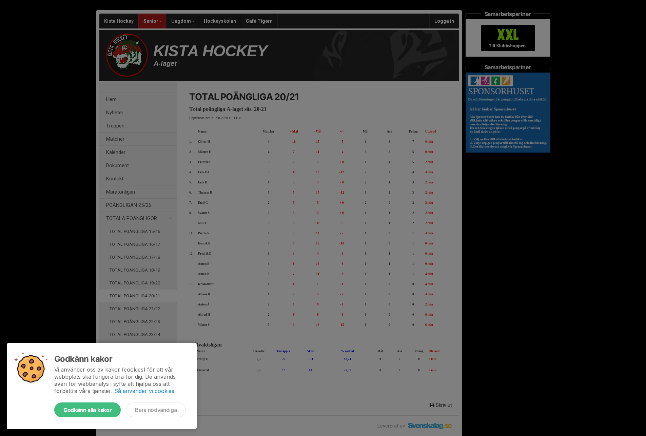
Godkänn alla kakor (87, 410)
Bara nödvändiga (156, 410)
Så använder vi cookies (144, 391)
